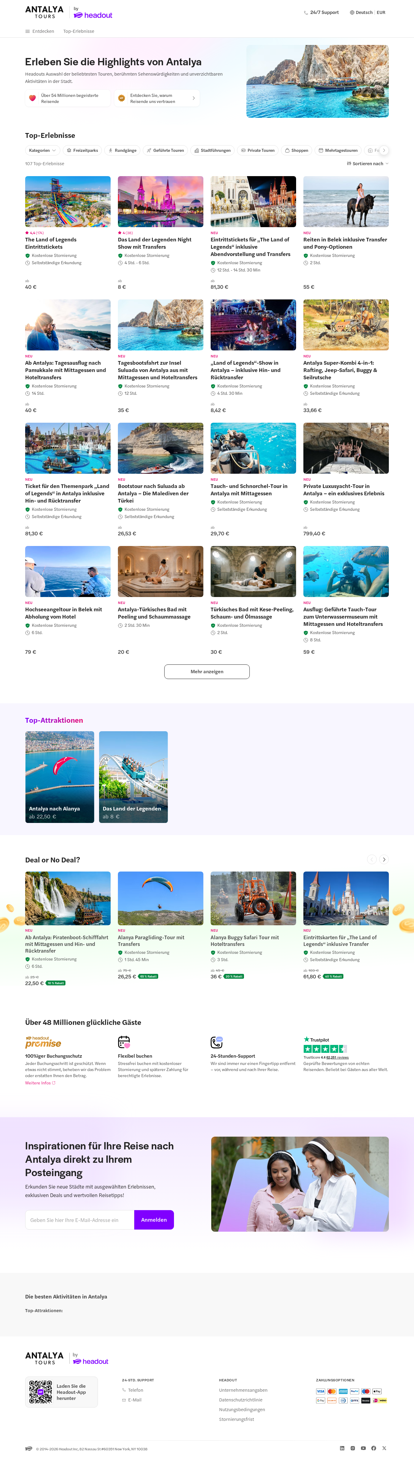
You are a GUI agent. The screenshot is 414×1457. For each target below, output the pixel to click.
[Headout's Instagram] (352, 1448)
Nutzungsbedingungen (242, 1409)
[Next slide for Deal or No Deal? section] (384, 859)
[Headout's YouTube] (363, 1448)
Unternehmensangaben (243, 1390)
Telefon (135, 1390)
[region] (68, 201)
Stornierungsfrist (236, 1419)
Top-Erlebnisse (78, 31)
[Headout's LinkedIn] (342, 1448)
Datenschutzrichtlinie (240, 1400)
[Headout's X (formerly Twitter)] (384, 1448)
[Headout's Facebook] (373, 1448)
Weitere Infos (38, 1083)
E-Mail (135, 1400)
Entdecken (43, 31)
